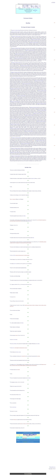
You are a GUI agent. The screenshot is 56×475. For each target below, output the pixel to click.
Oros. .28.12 (13, 255)
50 (35, 142)
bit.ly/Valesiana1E (53, 2)
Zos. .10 (15, 263)
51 (13, 145)
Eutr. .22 (33, 178)
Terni (33, 237)
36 (21, 105)
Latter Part (35, 11)
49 (38, 141)
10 (40, 38)
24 (28, 69)
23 (36, 67)
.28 (19, 394)
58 (14, 157)
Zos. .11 (15, 364)
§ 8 (20, 356)
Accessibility (28, 473)
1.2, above (38, 343)
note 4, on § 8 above (14, 343)
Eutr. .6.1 (12, 347)
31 (31, 88)
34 (44, 100)
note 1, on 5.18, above (14, 339)
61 (33, 159)
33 (32, 99)
